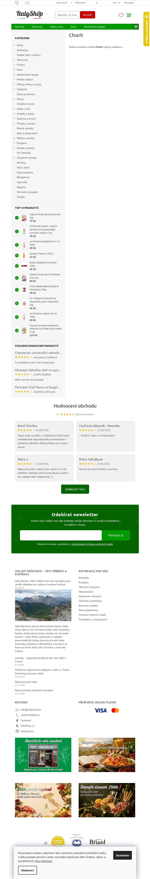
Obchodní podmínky (90, 600)
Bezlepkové (23, 177)
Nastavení (27, 870)
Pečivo (20, 99)
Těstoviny (22, 60)
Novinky (21, 162)
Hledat (87, 14)
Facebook (25, 720)
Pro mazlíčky (24, 152)
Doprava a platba (88, 605)
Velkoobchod (86, 591)
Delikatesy (22, 50)
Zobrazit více (75, 489)
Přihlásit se (116, 535)
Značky (21, 197)
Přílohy (21, 64)
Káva (19, 69)
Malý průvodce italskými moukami (34, 690)
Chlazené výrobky (27, 157)
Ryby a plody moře (27, 133)
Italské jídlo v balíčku (29, 55)
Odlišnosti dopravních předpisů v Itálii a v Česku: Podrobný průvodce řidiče (42, 671)
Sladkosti (22, 89)
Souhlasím (122, 855)
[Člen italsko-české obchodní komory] (77, 842)
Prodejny (80, 2)
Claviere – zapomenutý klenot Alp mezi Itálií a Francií (40, 659)
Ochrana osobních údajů (92, 614)
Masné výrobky (25, 128)
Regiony (21, 187)
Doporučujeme (25, 172)
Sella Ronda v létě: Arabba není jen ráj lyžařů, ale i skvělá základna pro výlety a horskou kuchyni (43, 582)
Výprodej (22, 182)
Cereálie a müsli (26, 103)
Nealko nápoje (25, 79)
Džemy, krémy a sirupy (29, 84)
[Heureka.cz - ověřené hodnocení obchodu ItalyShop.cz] (58, 842)
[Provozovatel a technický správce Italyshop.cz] (97, 842)
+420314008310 (29, 715)
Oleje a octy (23, 108)
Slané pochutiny (26, 94)
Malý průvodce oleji (26, 682)
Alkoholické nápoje (27, 74)
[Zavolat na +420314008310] (20, 2)
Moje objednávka (88, 610)
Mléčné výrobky (25, 138)
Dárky (20, 45)
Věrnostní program (27, 192)
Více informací (43, 861)
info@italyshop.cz (30, 709)
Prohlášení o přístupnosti (93, 619)
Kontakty (62, 2)
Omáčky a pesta (25, 113)
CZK (115, 2)
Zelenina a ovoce (26, 118)
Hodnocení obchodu (75, 406)
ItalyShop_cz (27, 725)
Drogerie (22, 143)
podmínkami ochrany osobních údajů (92, 544)
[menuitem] (19, 27)
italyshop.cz (27, 731)
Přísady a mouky (26, 123)
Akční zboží (23, 167)
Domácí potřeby (26, 148)
